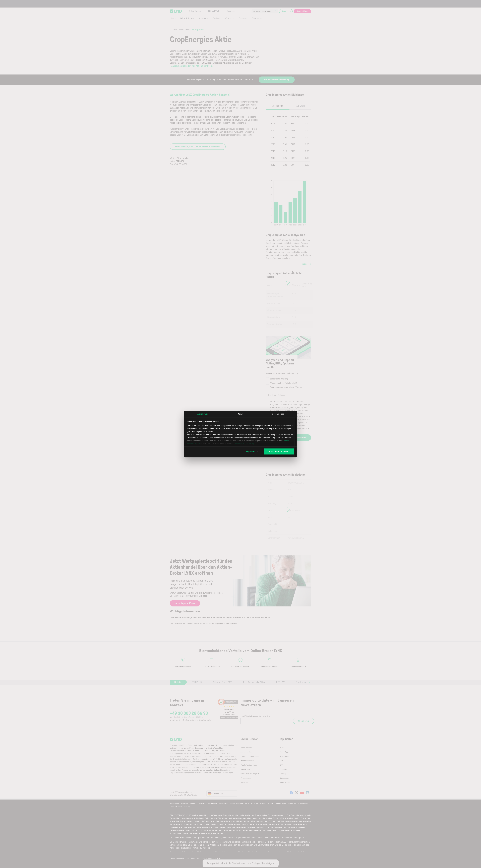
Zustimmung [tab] (203, 414)
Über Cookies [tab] (278, 414)
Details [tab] (240, 414)
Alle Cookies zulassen (279, 451)
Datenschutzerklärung (244, 444)
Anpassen (250, 451)
